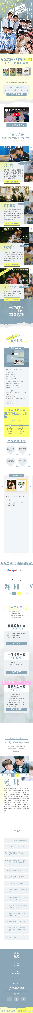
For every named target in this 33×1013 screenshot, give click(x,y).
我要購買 (16, 643)
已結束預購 (16, 709)
